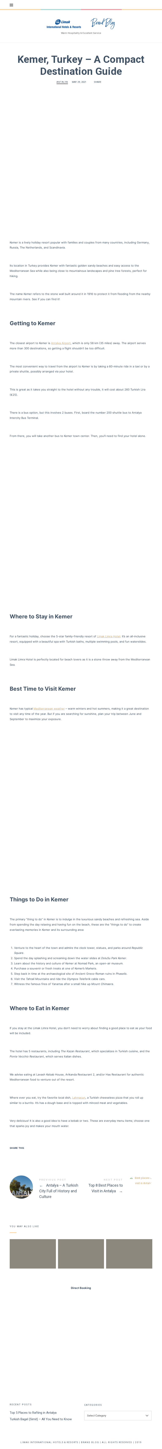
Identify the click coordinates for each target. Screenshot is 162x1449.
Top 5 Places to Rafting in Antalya (33, 1413)
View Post (33, 1267)
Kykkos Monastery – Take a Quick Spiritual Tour (81, 1246)
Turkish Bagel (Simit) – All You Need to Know (41, 1419)
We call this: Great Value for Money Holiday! (32, 1246)
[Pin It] (30, 1155)
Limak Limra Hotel (108, 636)
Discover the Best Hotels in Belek (129, 1246)
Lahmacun (78, 1097)
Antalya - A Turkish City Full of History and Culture (45, 1189)
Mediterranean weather (49, 708)
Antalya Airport (61, 343)
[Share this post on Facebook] (13, 1155)
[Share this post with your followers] (22, 1155)
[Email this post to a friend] (38, 1155)
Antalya (62, 82)
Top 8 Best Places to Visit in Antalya (116, 1186)
